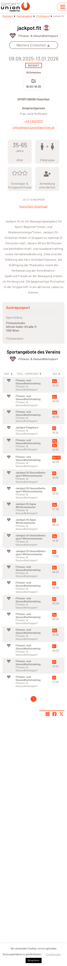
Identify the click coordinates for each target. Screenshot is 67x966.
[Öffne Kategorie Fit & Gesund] (13, 36)
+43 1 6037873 (33, 121)
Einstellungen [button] (53, 954)
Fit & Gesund (43, 16)
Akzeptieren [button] (34, 960)
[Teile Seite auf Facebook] (54, 714)
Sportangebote (24, 16)
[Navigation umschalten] (62, 7)
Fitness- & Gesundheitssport (38, 36)
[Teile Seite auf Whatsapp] (47, 714)
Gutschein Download (33, 206)
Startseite (8, 16)
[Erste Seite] (26, 699)
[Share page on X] (61, 714)
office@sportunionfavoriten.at (33, 127)
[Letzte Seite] (41, 699)
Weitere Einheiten (31, 45)
